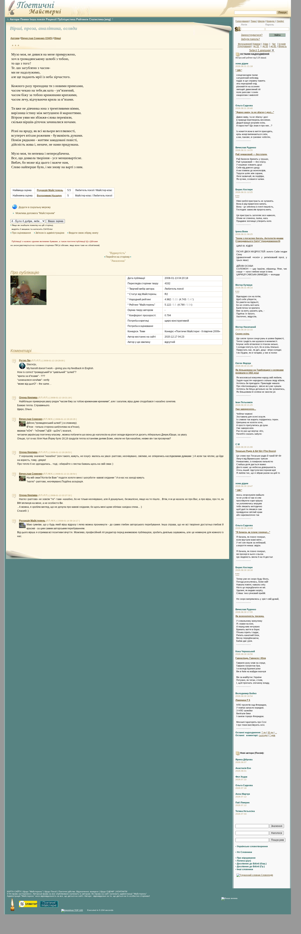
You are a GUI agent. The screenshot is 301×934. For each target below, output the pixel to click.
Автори (14, 19)
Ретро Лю (25, 360)
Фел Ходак (241, 776)
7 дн (263, 732)
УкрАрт (280, 21)
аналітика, (50, 28)
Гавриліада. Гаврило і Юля (250, 658)
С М (237, 444)
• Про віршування (245, 858)
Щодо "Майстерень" (33, 891)
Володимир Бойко (246, 693)
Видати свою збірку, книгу (83, 232)
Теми (254, 21)
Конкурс (270, 21)
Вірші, (17, 28)
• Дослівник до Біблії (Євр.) (251, 863)
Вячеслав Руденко (245, 147)
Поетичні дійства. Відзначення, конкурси (78, 891)
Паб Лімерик (242, 802)
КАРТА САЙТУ (14, 891)
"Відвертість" (117, 253)
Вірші (57, 38)
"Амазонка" (118, 260)
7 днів (272, 735)
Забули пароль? (250, 39)
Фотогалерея (244, 44)
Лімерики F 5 (242, 700)
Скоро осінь (242, 333)
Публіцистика (66, 19)
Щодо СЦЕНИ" (107, 891)
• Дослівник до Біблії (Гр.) (250, 866)
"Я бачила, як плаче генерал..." (252, 532)
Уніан (265, 44)
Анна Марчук (242, 794)
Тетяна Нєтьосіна (245, 811)
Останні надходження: (248, 732)
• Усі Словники (243, 852)
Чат (274, 44)
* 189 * (238, 70)
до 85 (273, 46)
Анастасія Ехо (243, 768)
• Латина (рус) (243, 860)
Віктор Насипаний (245, 327)
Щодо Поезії (51, 891)
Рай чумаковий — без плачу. (251, 154)
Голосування (242, 21)
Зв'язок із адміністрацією (49, 232)
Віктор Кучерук (243, 285)
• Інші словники (244, 869)
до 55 (265, 46)
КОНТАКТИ (121, 891)
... (276, 732)
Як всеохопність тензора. (249, 616)
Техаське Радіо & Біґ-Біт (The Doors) (255, 451)
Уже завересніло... (245, 409)
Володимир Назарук (49, 195)
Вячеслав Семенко (30, 419)
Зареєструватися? (252, 35)
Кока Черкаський (245, 651)
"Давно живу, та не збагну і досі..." (254, 112)
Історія (282, 44)
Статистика (96, 19)
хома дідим (241, 63)
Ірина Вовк (241, 231)
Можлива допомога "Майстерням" (35, 213)
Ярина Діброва (243, 759)
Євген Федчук (243, 363)
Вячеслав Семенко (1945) (36, 38)
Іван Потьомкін (244, 402)
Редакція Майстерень (50, 190)
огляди (70, 28)
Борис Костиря (243, 189)
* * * (237, 196)
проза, (31, 28)
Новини (256, 44)
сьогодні (263, 735)
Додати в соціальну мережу (35, 207)
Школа (261, 21)
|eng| (107, 19)
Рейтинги (82, 19)
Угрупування (244, 46)
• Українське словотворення (251, 846)
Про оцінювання (21, 232)
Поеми (24, 19)
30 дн (270, 732)
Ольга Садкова (244, 105)
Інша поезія (37, 19)
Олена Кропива (28, 397)
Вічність (282, 46)
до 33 (256, 46)
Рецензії (51, 19)
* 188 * (238, 490)
